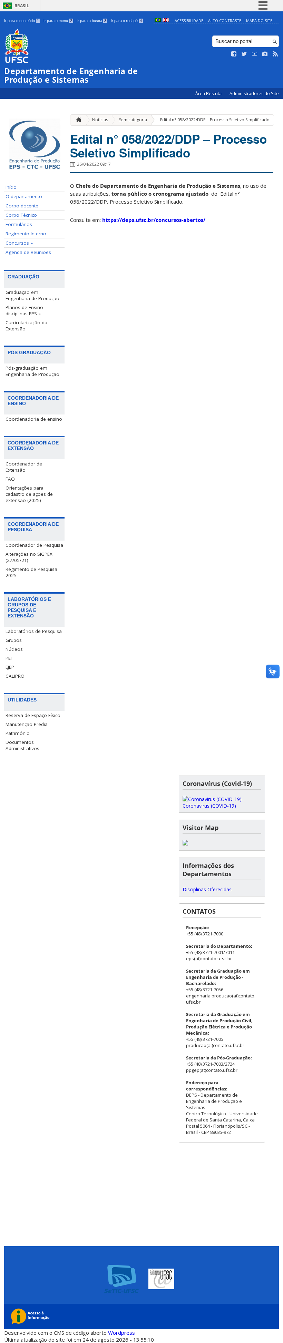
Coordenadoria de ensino (34, 419)
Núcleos (14, 649)
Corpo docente (22, 206)
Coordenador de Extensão (24, 467)
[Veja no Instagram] (265, 54)
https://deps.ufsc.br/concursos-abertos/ (153, 219)
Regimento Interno (26, 233)
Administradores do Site (254, 93)
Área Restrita (209, 93)
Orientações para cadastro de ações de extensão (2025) (29, 494)
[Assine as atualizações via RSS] (275, 54)
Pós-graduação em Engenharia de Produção (32, 371)
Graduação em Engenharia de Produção (32, 295)
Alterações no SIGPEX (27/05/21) (29, 557)
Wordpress (121, 1332)
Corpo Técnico (21, 215)
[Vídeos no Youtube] (254, 54)
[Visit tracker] (185, 843)
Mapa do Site (259, 20)
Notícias (100, 120)
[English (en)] (166, 20)
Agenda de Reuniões (28, 252)
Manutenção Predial (27, 724)
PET (9, 658)
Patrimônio (18, 733)
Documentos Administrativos (22, 745)
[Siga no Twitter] (244, 54)
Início (11, 187)
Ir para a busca (91, 21)
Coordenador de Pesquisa (34, 545)
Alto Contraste (224, 20)
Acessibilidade (189, 20)
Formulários (19, 224)
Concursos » (19, 243)
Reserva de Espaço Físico (33, 715)
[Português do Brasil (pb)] (158, 20)
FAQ (10, 479)
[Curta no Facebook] (234, 54)
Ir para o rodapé (126, 21)
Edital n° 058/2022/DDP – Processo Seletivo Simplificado (215, 120)
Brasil (21, 6)
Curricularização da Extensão (26, 325)
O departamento (24, 196)
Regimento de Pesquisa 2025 (31, 572)
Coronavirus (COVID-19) (209, 805)
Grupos (14, 640)
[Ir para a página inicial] (77, 120)
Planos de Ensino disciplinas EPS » (24, 310)
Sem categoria (133, 120)
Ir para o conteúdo (21, 21)
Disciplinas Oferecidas (207, 889)
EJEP (10, 667)
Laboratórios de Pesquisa (34, 631)
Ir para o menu (57, 21)
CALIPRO (15, 676)
